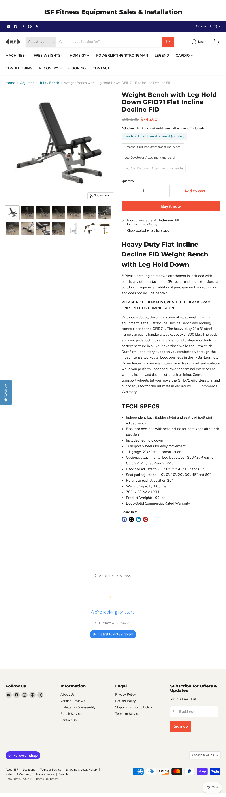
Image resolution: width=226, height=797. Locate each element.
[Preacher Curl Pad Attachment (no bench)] (153, 152)
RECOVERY (49, 68)
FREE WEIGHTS (47, 55)
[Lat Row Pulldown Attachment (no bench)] (154, 173)
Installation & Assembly (78, 707)
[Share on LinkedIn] (138, 519)
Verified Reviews (72, 701)
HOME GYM (80, 55)
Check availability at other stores (148, 230)
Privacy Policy (125, 694)
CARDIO (183, 55)
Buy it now (171, 206)
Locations (29, 770)
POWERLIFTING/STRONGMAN (122, 55)
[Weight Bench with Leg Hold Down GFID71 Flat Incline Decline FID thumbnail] (12, 213)
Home (10, 83)
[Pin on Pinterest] (145, 519)
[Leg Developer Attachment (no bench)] (151, 162)
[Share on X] (131, 519)
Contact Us (68, 720)
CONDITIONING (19, 68)
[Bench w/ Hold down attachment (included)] (155, 141)
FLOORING (77, 68)
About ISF (12, 770)
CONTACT (101, 68)
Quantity (128, 181)
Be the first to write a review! (113, 634)
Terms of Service (127, 713)
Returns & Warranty (18, 774)
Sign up (181, 726)
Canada (206, 26)
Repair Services (71, 713)
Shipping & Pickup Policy (133, 707)
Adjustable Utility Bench (39, 83)
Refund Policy (125, 701)
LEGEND (162, 55)
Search (63, 774)
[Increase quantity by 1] (160, 191)
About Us (67, 694)
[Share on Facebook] (124, 519)
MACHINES (15, 55)
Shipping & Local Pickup (81, 770)
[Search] (168, 42)
